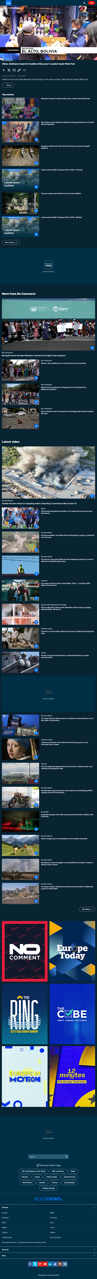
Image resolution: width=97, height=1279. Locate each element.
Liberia (44, 763)
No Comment (7, 352)
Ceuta (37, 1177)
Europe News (7, 500)
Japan (43, 653)
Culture (4, 1232)
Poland (42, 1182)
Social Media (69, 1182)
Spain (73, 1171)
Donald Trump (69, 1177)
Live (91, 3)
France (54, 1182)
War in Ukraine (58, 1171)
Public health (51, 1177)
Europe (4, 1213)
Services (5, 1250)
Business (5, 1218)
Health (4, 1227)
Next (52, 1222)
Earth (4, 1222)
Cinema (44, 580)
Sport (43, 508)
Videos (52, 1232)
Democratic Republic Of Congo (53, 604)
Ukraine (25, 1177)
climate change (48, 1188)
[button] (11, 242)
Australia (45, 812)
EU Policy (53, 1218)
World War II (27, 1182)
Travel (52, 1227)
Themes (5, 1207)
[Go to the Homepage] (8, 3)
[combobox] (48, 1156)
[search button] (66, 1156)
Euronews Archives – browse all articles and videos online (24, 1242)
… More (8, 85)
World (52, 1213)
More (4, 1256)
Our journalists (55, 1237)
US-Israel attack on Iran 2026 (33, 1171)
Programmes (7, 1237)
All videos (86, 909)
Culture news (46, 628)
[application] (48, 33)
